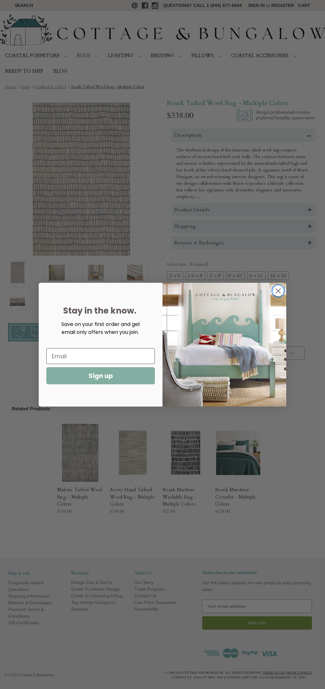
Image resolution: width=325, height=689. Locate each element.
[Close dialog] (278, 290)
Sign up (101, 375)
